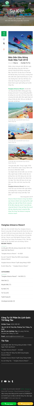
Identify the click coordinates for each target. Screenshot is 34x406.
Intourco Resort (12, 199)
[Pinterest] (4, 50)
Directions (26, 404)
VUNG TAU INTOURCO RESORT (11, 389)
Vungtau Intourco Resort (16, 89)
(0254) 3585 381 (15, 324)
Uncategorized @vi (7, 301)
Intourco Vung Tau (23, 199)
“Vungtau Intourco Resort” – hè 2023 (12, 253)
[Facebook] (4, 39)
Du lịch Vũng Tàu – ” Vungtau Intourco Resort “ (14, 266)
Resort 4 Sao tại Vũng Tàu (21, 207)
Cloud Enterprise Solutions (22, 391)
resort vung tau (22, 209)
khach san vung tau (21, 201)
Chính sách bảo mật (15, 398)
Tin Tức (28, 63)
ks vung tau (28, 203)
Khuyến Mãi (4, 284)
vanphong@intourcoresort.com (14, 336)
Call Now (10, 404)
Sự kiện (23, 63)
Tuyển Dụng (4, 297)
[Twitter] (4, 44)
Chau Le (15, 63)
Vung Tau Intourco (19, 211)
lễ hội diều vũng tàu (13, 205)
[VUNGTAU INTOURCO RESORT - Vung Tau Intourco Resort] (7, 4)
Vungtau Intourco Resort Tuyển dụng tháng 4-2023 (16, 262)
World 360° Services (7, 391)
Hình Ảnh (4, 280)
